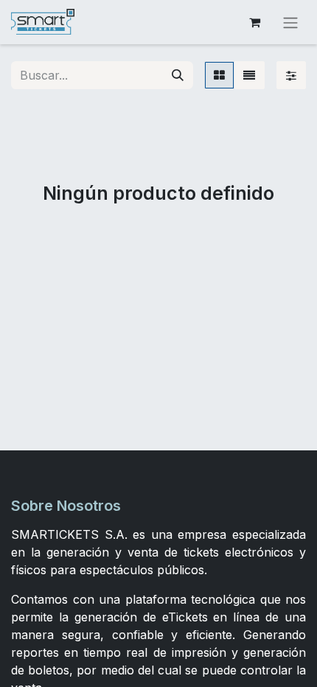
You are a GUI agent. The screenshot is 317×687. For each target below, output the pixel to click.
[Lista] (249, 75)
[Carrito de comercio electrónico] (254, 22)
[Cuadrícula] (219, 75)
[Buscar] (177, 75)
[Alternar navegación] (290, 22)
